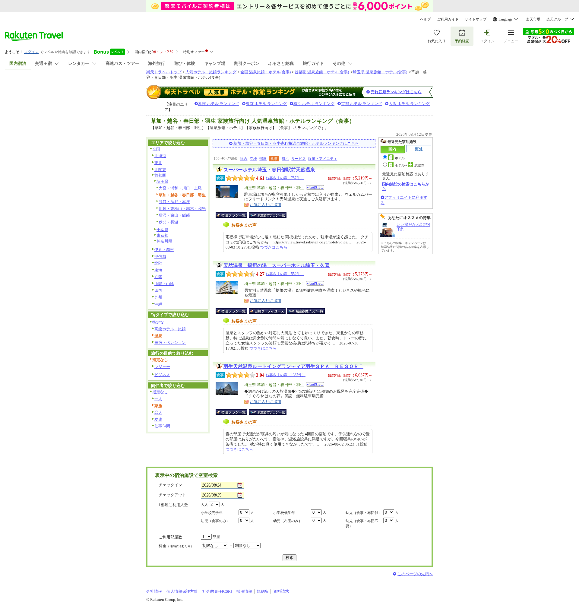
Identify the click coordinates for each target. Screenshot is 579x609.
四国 (158, 290)
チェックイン (170, 485)
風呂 (285, 159)
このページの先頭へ (415, 574)
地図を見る (315, 187)
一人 (158, 399)
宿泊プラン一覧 (234, 215)
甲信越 (160, 256)
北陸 (158, 263)
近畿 (158, 276)
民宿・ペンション (170, 342)
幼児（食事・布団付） (364, 513)
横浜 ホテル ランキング (313, 103)
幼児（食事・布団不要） (362, 523)
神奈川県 (164, 241)
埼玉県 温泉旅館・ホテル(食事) (380, 72)
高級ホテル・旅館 (170, 329)
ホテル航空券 (409, 165)
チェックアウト (172, 495)
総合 (243, 159)
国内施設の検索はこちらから (405, 186)
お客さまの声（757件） (285, 178)
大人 (204, 505)
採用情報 (244, 591)
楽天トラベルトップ (164, 72)
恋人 (158, 412)
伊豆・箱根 (164, 249)
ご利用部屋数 (170, 537)
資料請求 (281, 591)
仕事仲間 (162, 426)
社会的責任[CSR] (217, 591)
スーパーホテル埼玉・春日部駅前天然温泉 (269, 169)
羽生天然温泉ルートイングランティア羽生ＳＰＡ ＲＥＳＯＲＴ (293, 366)
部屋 (263, 159)
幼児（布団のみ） (287, 521)
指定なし (160, 322)
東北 (158, 162)
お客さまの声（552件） (285, 274)
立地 (253, 159)
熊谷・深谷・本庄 (174, 201)
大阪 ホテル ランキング (409, 103)
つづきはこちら (273, 247)
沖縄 (158, 304)
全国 (156, 149)
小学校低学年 (284, 513)
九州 (158, 297)
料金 (176, 546)
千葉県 (162, 229)
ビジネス (162, 375)
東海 (158, 270)
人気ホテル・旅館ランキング (210, 72)
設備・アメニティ (322, 159)
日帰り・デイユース (267, 311)
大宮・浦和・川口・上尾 (180, 188)
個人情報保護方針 (182, 591)
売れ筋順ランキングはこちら (396, 92)
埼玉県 (162, 181)
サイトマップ (475, 19)
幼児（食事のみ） (215, 521)
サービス (298, 159)
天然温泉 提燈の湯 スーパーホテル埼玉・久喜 (276, 265)
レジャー (162, 366)
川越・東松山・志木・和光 (182, 208)
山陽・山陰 (164, 283)
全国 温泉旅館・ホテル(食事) (265, 72)
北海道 (160, 156)
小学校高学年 (212, 513)
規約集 (263, 591)
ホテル (400, 158)
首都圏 (160, 175)
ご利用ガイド (448, 19)
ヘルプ (425, 19)
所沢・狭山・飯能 (174, 215)
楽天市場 (533, 19)
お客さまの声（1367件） (285, 375)
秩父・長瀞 (168, 222)
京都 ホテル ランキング (361, 103)
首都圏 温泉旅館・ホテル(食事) (322, 72)
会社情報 (154, 591)
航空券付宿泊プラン (267, 215)
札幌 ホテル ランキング (218, 103)
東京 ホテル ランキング (266, 103)
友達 (158, 419)
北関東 (160, 169)
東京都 (162, 235)
